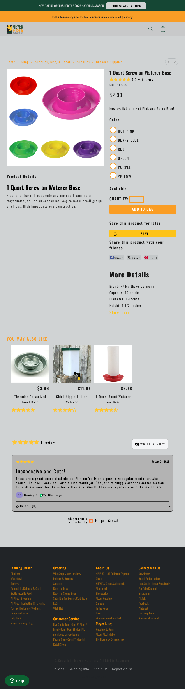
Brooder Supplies (109, 61)
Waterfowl (16, 578)
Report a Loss (60, 588)
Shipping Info (79, 669)
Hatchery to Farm (105, 629)
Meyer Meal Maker (106, 634)
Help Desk (16, 618)
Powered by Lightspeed (93, 677)
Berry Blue (128, 140)
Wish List (58, 608)
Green (123, 158)
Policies (58, 669)
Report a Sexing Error (64, 593)
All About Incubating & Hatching (28, 603)
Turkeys (15, 583)
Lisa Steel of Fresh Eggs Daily (154, 583)
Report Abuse (122, 669)
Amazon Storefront (149, 618)
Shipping (58, 583)
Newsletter (144, 573)
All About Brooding (21, 598)
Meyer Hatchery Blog (22, 623)
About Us (100, 669)
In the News (102, 608)
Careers (100, 603)
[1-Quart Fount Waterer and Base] (113, 364)
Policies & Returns (63, 578)
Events (99, 613)
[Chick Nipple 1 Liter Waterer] (72, 364)
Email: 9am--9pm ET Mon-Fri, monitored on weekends (69, 632)
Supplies (83, 61)
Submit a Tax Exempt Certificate (70, 598)
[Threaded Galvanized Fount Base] (30, 364)
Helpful (25, 506)
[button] (126, 5)
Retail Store (59, 644)
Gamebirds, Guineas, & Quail (26, 588)
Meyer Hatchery (104, 598)
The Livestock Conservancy (110, 639)
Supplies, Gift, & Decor (53, 61)
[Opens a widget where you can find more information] (17, 681)
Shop (25, 61)
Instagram (144, 593)
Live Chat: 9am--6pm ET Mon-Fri (70, 624)
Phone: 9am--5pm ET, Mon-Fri (69, 639)
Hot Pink (126, 131)
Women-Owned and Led (108, 618)
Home (11, 61)
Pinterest (143, 608)
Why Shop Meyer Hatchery (67, 573)
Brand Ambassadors (149, 578)
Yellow (125, 176)
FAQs (55, 603)
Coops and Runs (19, 613)
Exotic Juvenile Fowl (21, 593)
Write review (152, 444)
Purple (124, 167)
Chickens (15, 573)
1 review (148, 79)
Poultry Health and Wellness (26, 608)
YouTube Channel (148, 588)
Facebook (144, 603)
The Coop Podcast (148, 613)
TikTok (142, 598)
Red (121, 149)
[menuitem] (168, 62)
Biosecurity (102, 593)
